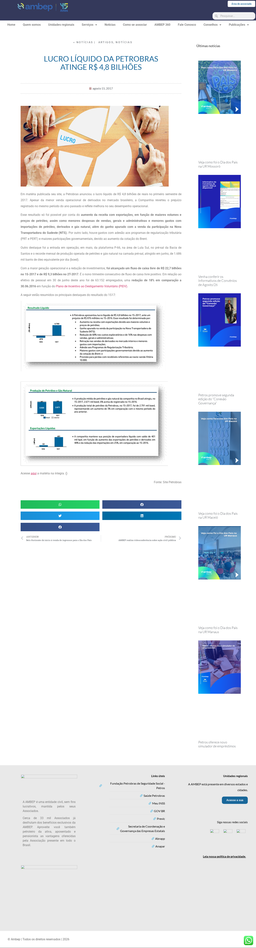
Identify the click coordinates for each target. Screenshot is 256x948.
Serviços (87, 24)
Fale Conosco (187, 24)
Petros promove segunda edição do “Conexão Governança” (216, 399)
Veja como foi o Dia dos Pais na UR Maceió (218, 515)
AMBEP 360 (162, 24)
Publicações (237, 24)
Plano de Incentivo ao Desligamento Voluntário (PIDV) (91, 286)
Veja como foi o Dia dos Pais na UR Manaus (218, 630)
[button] (60, 504)
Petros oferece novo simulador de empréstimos (217, 744)
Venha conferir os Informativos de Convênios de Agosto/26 (217, 281)
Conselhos (211, 24)
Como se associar (135, 24)
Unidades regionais (61, 24)
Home (11, 24)
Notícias (110, 24)
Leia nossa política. (224, 856)
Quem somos (32, 24)
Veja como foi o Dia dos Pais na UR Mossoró (218, 164)
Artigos (105, 42)
